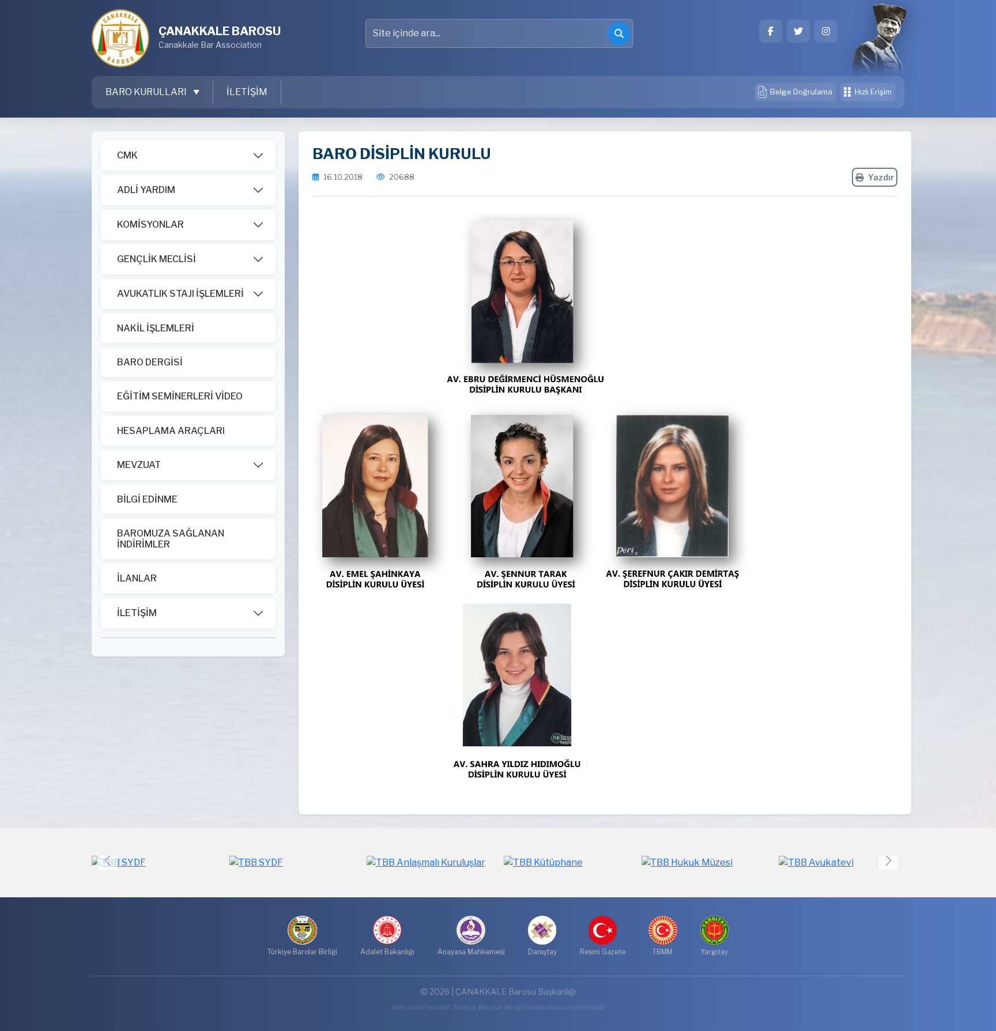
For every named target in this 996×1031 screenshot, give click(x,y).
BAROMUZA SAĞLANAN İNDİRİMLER (170, 539)
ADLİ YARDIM (146, 189)
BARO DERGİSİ (150, 362)
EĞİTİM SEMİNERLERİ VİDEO (180, 396)
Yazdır (881, 177)
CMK (127, 155)
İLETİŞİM (247, 91)
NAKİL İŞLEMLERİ (155, 328)
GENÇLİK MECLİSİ (156, 259)
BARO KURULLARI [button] (146, 91)
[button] (888, 860)
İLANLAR (137, 578)
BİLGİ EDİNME (147, 499)
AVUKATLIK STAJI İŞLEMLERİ (180, 293)
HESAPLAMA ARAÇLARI (171, 430)
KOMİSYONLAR (150, 224)
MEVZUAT (139, 464)
